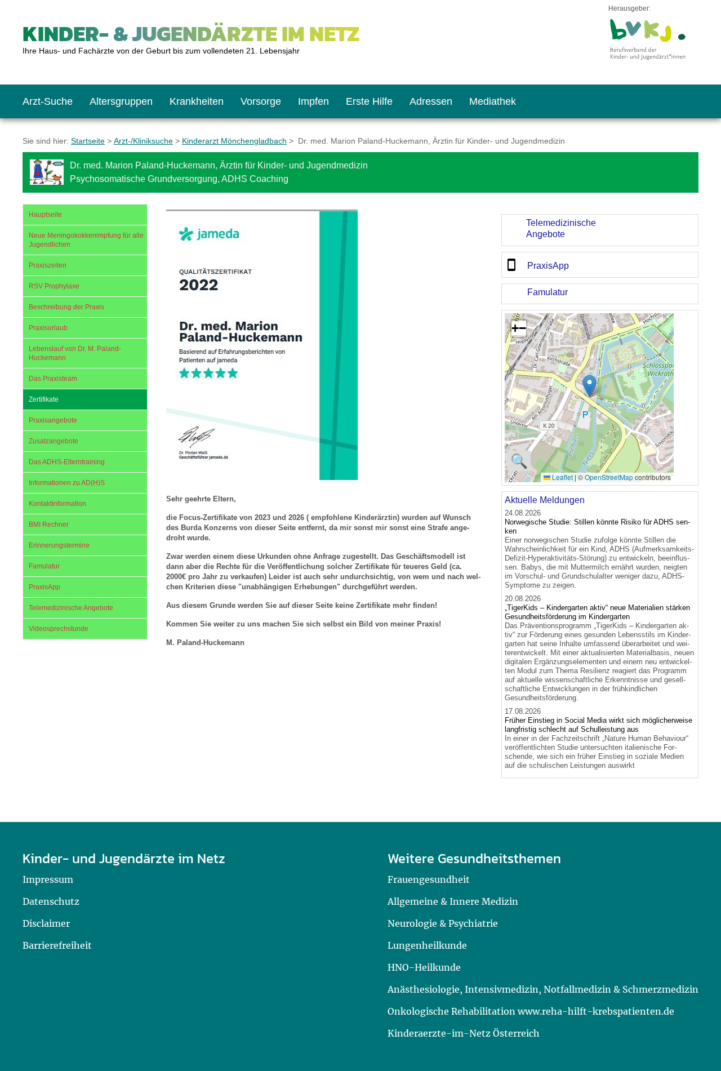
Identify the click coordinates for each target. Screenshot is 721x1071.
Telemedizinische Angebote (71, 608)
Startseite (88, 140)
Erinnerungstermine (59, 545)
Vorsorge (261, 101)
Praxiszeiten (47, 265)
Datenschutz (51, 901)
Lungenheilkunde (427, 945)
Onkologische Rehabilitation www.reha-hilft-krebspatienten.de (531, 1011)
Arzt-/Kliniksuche (143, 140)
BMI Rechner (49, 524)
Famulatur (44, 566)
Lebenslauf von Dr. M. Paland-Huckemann (75, 353)
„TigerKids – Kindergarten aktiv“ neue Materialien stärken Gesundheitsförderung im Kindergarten (597, 612)
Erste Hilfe (369, 101)
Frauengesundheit (429, 879)
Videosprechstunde (58, 629)
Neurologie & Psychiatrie (443, 923)
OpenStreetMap (609, 477)
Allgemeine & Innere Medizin (453, 901)
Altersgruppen (121, 101)
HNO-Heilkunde (424, 967)
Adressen (431, 101)
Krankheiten (197, 101)
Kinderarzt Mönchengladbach (234, 140)
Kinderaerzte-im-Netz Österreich (464, 1033)
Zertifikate (44, 399)
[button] (589, 386)
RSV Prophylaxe (54, 286)
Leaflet (561, 477)
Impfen (313, 101)
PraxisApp (44, 587)
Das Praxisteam (53, 379)
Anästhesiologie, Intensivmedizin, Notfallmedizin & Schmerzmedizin (543, 989)
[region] (599, 230)
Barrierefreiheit (57, 945)
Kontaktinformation (57, 504)
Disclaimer (46, 923)
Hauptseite (45, 215)
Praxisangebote (53, 420)
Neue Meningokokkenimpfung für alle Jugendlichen (86, 240)
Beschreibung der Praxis (66, 307)
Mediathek (492, 101)
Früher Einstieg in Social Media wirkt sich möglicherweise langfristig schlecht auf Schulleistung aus (598, 725)
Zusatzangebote (53, 441)
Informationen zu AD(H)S (67, 483)
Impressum (48, 879)
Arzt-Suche (48, 101)
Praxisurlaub (48, 328)
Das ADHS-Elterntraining (67, 462)
